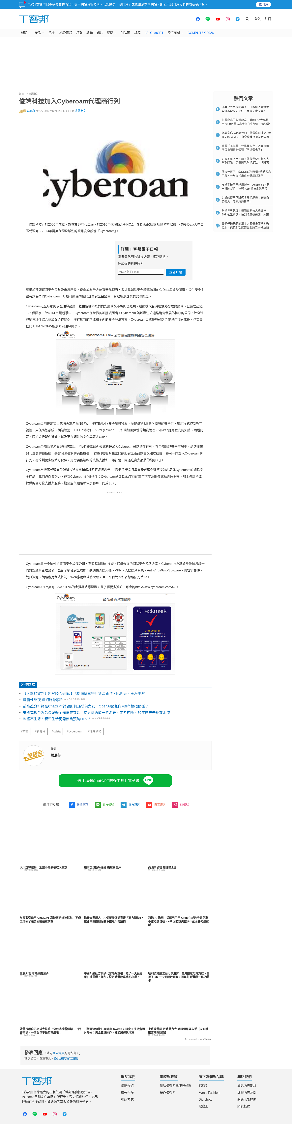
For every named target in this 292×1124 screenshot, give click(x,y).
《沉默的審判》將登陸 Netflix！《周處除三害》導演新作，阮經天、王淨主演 (84, 694)
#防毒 (25, 731)
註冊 (268, 19)
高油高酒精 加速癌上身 (162, 867)
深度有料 (173, 33)
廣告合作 (127, 1092)
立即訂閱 (175, 272)
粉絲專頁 (82, 804)
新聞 (24, 33)
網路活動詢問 (246, 1099)
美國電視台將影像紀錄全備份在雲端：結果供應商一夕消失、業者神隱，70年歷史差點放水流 (96, 713)
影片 (100, 33)
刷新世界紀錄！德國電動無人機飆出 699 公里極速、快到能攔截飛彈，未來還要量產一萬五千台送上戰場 (245, 214)
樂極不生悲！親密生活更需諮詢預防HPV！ (57, 719)
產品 (38, 33)
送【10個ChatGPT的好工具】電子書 (108, 781)
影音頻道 (159, 804)
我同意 (263, 4)
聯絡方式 (127, 1099)
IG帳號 (184, 804)
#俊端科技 (95, 731)
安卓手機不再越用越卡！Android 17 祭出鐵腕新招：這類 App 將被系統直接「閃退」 (246, 188)
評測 (79, 33)
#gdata (56, 731)
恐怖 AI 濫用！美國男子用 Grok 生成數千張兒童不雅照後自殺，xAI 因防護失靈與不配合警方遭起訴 (178, 921)
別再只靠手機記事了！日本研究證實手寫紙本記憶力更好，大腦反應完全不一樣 (245, 110)
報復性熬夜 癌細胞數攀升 (43, 700)
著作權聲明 (168, 1092)
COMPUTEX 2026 (201, 33)
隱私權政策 (197, 4)
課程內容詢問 (246, 1092)
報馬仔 (31, 110)
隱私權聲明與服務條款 (175, 1085)
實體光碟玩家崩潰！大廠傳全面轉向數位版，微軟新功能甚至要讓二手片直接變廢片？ (245, 227)
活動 (110, 33)
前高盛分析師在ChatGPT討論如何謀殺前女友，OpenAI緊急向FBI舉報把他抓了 (86, 706)
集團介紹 (127, 1085)
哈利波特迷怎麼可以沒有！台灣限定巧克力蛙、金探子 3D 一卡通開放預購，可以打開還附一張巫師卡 (178, 977)
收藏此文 (80, 110)
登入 (257, 19)
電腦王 (203, 1106)
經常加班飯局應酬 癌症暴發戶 (102, 867)
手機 (51, 33)
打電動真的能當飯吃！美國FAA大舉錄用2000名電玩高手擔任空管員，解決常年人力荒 (246, 123)
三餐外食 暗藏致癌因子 (34, 973)
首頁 (21, 94)
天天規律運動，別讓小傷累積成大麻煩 (43, 867)
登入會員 (58, 1053)
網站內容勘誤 (246, 1085)
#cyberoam (74, 731)
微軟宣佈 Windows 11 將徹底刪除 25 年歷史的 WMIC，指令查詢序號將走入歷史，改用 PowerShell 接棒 (246, 136)
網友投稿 (243, 1106)
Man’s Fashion (209, 1092)
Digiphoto (205, 1099)
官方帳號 (108, 804)
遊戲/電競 (65, 33)
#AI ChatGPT (154, 33)
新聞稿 (33, 94)
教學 (89, 33)
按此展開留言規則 (66, 1058)
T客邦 (203, 1085)
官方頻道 (134, 804)
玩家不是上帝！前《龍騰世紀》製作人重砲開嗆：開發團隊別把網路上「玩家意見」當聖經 (245, 162)
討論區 (125, 33)
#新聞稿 (40, 731)
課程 (137, 33)
